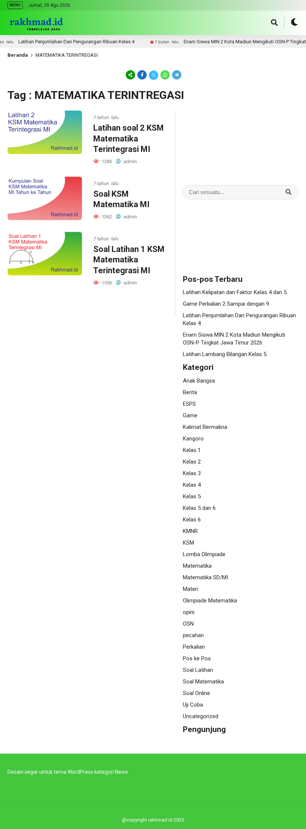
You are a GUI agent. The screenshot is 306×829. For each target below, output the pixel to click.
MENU (15, 5)
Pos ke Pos (197, 658)
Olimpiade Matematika (210, 600)
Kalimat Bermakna (205, 427)
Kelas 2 (192, 461)
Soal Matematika (203, 681)
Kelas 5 (192, 496)
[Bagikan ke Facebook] (142, 75)
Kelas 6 (192, 519)
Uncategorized (200, 716)
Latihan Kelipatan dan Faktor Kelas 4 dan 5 (235, 292)
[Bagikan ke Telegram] (176, 75)
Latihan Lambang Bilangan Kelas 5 (224, 354)
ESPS (189, 404)
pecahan (193, 635)
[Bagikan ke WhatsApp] (165, 75)
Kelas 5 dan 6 (199, 508)
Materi (190, 589)
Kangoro (193, 438)
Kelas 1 (192, 450)
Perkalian (194, 646)
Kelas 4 (192, 484)
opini (188, 612)
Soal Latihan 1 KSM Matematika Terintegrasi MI (129, 259)
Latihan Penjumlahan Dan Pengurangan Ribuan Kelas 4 (66, 41)
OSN (188, 623)
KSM (188, 542)
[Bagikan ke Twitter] (153, 75)
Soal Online (196, 693)
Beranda (17, 55)
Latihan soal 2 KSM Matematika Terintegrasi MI (128, 138)
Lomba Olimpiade (204, 554)
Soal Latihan (198, 670)
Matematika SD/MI (205, 577)
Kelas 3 (192, 473)
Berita (190, 392)
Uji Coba (193, 704)
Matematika (197, 565)
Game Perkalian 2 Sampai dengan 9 (226, 303)
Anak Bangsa (199, 380)
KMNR (190, 531)
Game (190, 415)
